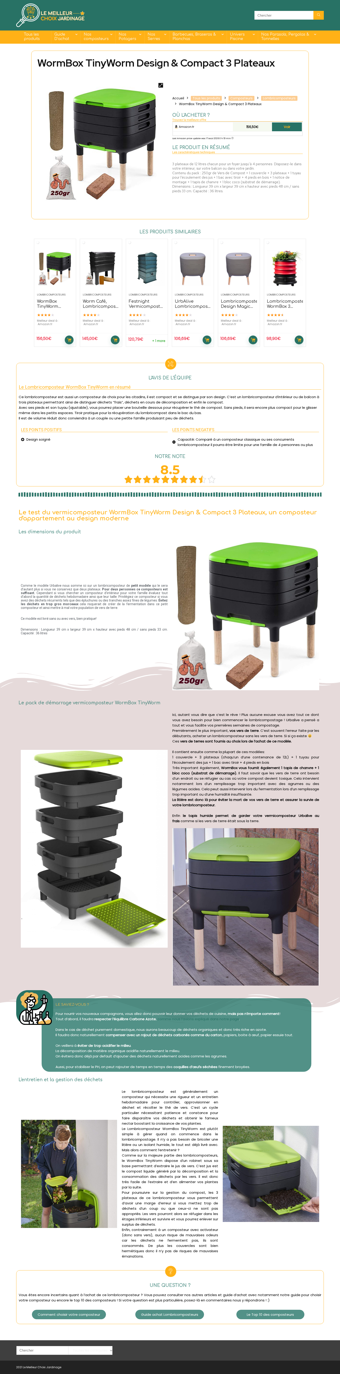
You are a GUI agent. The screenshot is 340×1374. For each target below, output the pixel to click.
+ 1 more (158, 341)
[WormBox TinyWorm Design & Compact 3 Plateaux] (55, 268)
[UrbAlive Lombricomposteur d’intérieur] (193, 268)
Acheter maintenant (69, 340)
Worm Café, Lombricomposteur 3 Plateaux (104, 306)
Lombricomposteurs (279, 98)
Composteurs (241, 98)
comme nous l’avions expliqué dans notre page (198, 1019)
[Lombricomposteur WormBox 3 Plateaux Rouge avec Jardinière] (285, 268)
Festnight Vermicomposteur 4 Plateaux (148, 306)
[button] (69, 1314)
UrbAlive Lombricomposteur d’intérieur (196, 306)
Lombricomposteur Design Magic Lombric (242, 306)
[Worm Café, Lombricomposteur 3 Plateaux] (101, 268)
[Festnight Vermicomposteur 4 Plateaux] (147, 268)
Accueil (178, 98)
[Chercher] (318, 15)
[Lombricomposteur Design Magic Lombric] (239, 268)
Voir (287, 126)
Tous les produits (32, 36)
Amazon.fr (186, 127)
